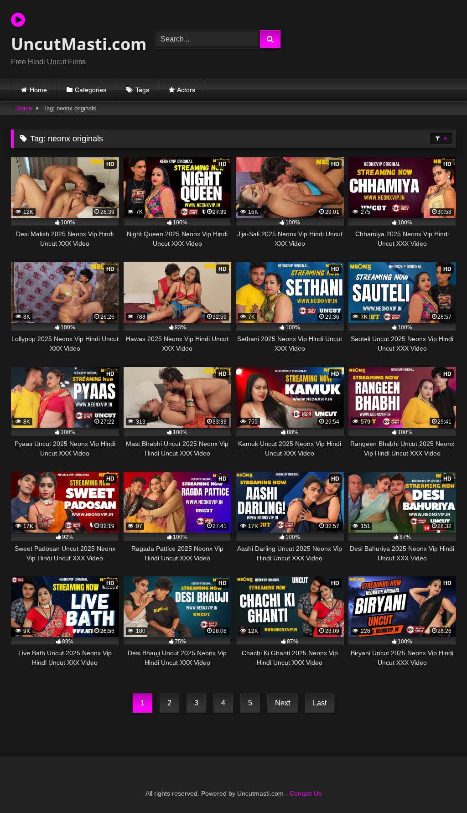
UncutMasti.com (72, 44)
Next (282, 703)
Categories (90, 89)
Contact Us (306, 793)
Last (320, 703)
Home (38, 89)
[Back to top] (439, 786)
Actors (186, 89)
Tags (142, 89)
